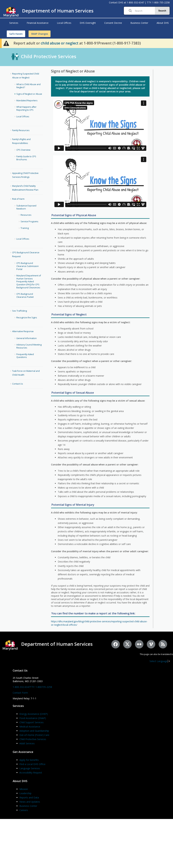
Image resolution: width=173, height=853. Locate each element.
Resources (26, 215)
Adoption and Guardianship (34, 730)
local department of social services (95, 91)
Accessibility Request (30, 772)
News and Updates (29, 801)
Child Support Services (31, 722)
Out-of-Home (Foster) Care (34, 735)
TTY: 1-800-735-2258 (158, 2)
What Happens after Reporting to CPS (26, 108)
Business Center (139, 22)
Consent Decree (113, 22)
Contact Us (17, 383)
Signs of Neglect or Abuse (29, 94)
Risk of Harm (18, 198)
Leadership (25, 793)
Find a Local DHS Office (32, 764)
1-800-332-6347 (135, 2)
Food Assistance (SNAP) (32, 718)
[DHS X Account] (127, 644)
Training (25, 228)
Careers (23, 810)
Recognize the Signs (26, 317)
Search (162, 10)
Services (13, 22)
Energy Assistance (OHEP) (33, 713)
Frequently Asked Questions (25, 356)
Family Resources (20, 130)
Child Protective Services (48, 56)
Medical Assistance (29, 726)
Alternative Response (23, 331)
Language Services (29, 768)
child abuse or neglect (59, 43)
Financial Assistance (37, 22)
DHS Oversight (88, 22)
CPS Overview (23, 149)
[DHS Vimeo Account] (151, 644)
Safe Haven (16, 33)
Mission (23, 789)
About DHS (163, 22)
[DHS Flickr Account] (139, 644)
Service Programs (29, 221)
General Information (26, 338)
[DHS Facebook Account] (115, 644)
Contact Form (20, 692)
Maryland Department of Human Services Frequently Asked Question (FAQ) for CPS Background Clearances (28, 281)
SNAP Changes (39, 33)
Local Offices (64, 22)
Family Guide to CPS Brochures (26, 158)
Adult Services (27, 743)
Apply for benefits (29, 759)
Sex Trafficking (19, 310)
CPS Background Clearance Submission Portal (27, 266)
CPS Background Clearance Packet (25, 295)
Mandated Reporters (26, 100)
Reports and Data (29, 797)
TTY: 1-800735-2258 (41, 687)
